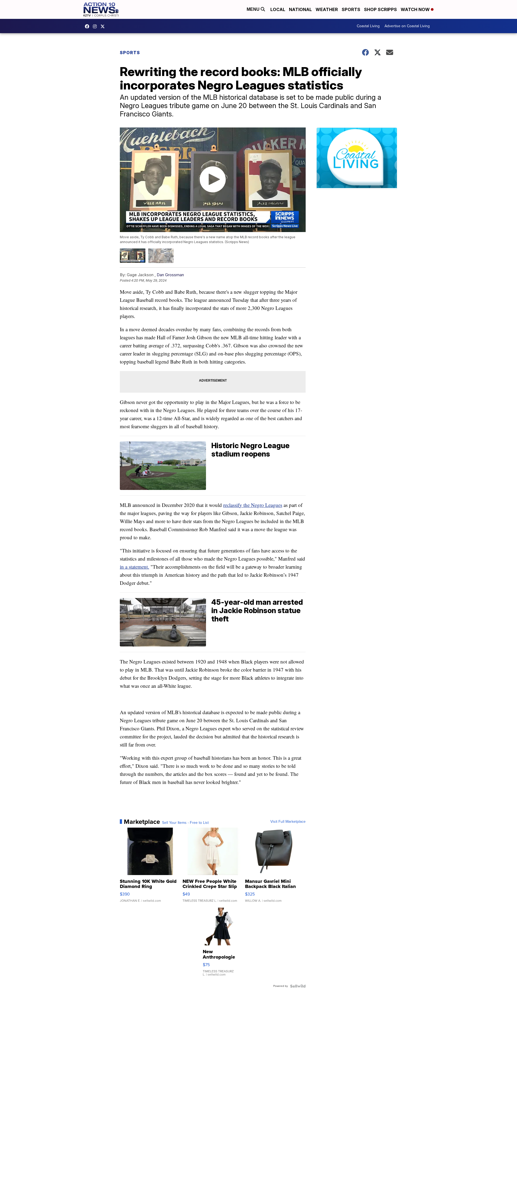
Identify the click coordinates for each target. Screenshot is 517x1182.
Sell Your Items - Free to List (185, 823)
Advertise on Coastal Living (407, 26)
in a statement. (134, 566)
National (300, 9)
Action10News (103, 26)
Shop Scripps (380, 9)
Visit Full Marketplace (288, 822)
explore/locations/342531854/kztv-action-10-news (96, 26)
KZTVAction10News (88, 26)
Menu (254, 9)
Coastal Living (368, 26)
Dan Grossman (170, 274)
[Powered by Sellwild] (298, 986)
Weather (327, 9)
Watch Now (416, 9)
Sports (351, 9)
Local (277, 9)
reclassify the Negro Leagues (252, 505)
